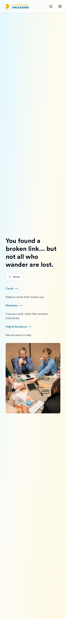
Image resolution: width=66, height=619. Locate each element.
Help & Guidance (22, 327)
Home (16, 277)
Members (16, 306)
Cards (14, 289)
